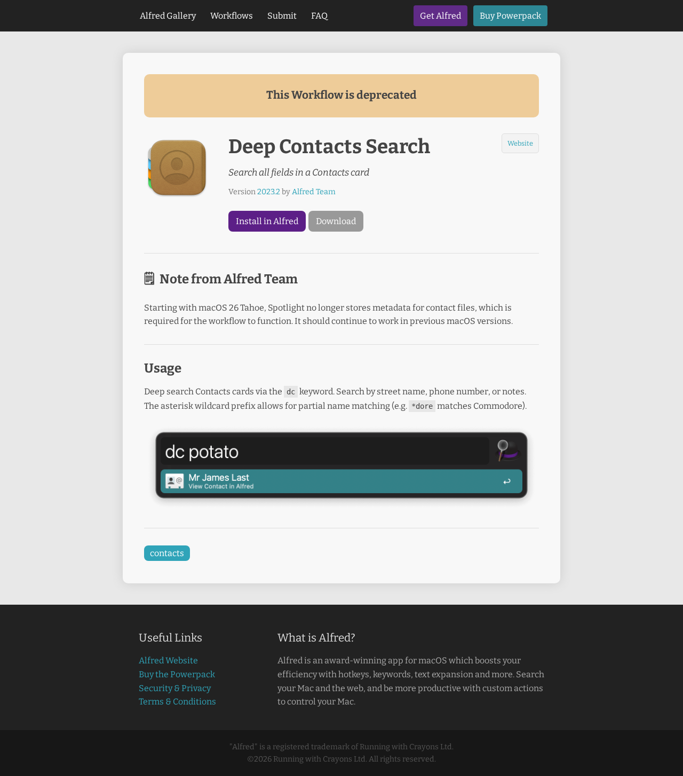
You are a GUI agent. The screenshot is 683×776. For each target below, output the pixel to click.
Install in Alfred (267, 221)
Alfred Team (314, 191)
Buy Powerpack (510, 16)
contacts (167, 553)
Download (336, 221)
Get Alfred (440, 16)
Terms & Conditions (177, 701)
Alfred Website (168, 660)
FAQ (319, 16)
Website (520, 143)
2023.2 (268, 191)
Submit (282, 16)
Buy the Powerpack (177, 674)
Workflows (231, 16)
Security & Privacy (175, 688)
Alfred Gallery (168, 16)
